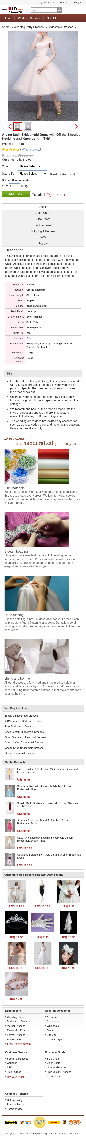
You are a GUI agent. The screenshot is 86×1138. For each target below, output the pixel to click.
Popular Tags (54, 1039)
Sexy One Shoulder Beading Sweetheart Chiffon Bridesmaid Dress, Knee (45, 839)
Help (62, 2)
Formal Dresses (16, 1035)
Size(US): (8, 173)
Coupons (12, 1063)
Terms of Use (15, 1109)
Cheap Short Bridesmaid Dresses (24, 748)
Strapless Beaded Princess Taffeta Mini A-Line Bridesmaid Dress (44, 787)
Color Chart (53, 1063)
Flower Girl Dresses (18, 1030)
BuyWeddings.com (43, 1133)
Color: (6, 166)
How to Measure (56, 1067)
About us (52, 1017)
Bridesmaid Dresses (18, 1021)
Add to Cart (16, 194)
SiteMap (51, 1035)
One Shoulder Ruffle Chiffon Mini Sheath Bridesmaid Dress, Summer (47, 770)
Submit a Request (17, 1058)
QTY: (5, 186)
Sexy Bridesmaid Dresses (20, 753)
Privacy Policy (15, 1104)
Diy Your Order (15, 1077)
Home (7, 18)
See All (51, 18)
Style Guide (53, 1076)
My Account (45, 2)
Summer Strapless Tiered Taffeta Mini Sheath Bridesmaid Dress (43, 821)
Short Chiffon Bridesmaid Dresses (24, 742)
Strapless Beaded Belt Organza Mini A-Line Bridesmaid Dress (49, 856)
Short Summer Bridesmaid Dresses (25, 737)
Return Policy (15, 1100)
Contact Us (53, 1021)
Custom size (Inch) (63, 174)
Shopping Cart (81, 9)
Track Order (14, 1072)
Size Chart (53, 1058)
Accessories (14, 1039)
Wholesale (53, 1026)
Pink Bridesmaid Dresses (19, 726)
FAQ (9, 1067)
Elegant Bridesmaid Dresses (21, 715)
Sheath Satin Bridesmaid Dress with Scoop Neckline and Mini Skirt (47, 804)
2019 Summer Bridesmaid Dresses (25, 721)
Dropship (52, 1030)
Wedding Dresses (29, 18)
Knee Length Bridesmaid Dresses (24, 732)
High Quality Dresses (59, 1072)
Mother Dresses (16, 1026)
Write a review (31, 150)
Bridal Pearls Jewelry (19, 1043)
